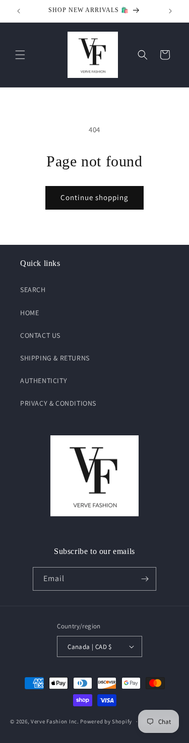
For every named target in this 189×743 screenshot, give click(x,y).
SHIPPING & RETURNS (55, 357)
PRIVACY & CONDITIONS (58, 403)
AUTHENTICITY (43, 380)
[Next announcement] (170, 11)
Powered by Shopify (106, 721)
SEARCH (33, 289)
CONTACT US (40, 335)
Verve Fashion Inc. (55, 721)
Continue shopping (94, 197)
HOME (29, 312)
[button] (20, 55)
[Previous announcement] (19, 11)
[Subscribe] (145, 579)
